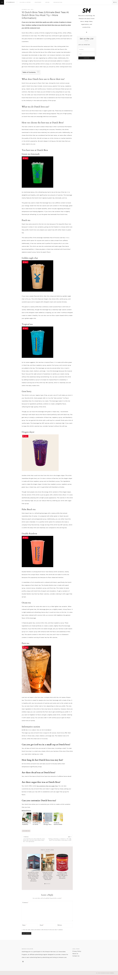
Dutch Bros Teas (26, 830)
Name (24, 925)
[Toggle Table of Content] (37, 72)
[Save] (25, 158)
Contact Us (75, 956)
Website (60, 925)
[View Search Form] (116, 2)
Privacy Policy (76, 951)
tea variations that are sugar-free (47, 786)
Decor (47, 2)
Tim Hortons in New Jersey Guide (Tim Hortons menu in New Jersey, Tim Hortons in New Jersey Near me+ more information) (33, 877)
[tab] (44, 883)
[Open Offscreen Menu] (2, 2)
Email (42, 925)
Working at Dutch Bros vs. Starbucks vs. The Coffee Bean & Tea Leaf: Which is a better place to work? (60, 838)
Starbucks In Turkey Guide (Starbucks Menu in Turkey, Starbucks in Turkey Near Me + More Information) (48, 876)
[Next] (67, 868)
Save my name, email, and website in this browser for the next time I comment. (43, 929)
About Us (75, 953)
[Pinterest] (114, 2)
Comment (25, 902)
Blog (32, 9)
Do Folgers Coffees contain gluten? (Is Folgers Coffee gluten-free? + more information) (62, 875)
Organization (58, 2)
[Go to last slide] (26, 868)
